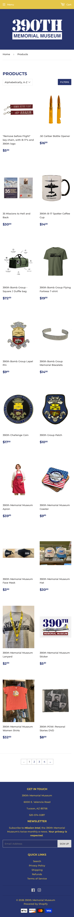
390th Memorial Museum (40, 900)
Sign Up (64, 843)
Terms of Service (37, 878)
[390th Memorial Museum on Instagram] (39, 890)
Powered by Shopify (36, 903)
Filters (64, 82)
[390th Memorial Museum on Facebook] (33, 890)
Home (6, 54)
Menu (10, 4)
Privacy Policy (37, 865)
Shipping (37, 869)
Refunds (37, 874)
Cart (68, 4)
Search (37, 861)
